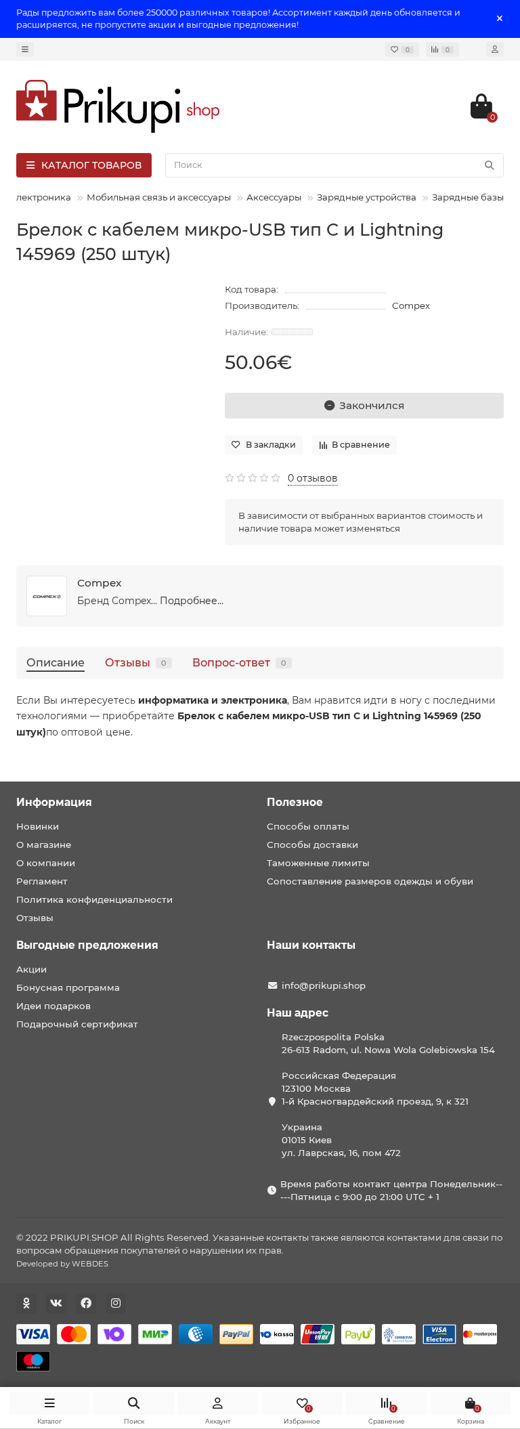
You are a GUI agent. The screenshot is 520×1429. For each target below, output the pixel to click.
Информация (54, 802)
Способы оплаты (308, 826)
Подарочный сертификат (77, 1024)
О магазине (43, 844)
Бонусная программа (68, 987)
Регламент (42, 881)
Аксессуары (273, 197)
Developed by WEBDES (62, 1263)
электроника (41, 197)
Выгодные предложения (87, 945)
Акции (31, 969)
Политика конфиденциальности (94, 899)
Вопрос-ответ (239, 662)
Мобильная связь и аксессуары (159, 197)
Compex (411, 305)
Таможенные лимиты (318, 862)
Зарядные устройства (366, 197)
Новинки (37, 826)
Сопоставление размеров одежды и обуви (370, 881)
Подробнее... (191, 601)
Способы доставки (312, 844)
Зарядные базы (468, 197)
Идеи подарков (53, 1005)
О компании (45, 862)
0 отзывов (313, 478)
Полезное (295, 802)
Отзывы (136, 662)
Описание (55, 662)
